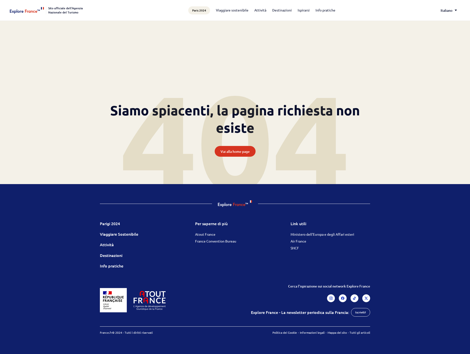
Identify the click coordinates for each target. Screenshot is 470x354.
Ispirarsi (304, 10)
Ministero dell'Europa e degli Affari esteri (322, 234)
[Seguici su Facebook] (343, 298)
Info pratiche (325, 10)
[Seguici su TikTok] (354, 298)
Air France (298, 241)
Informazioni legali (312, 332)
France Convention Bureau (215, 241)
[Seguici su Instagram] (331, 298)
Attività (260, 10)
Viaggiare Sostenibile (119, 234)
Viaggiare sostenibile (232, 10)
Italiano (446, 10)
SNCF (295, 248)
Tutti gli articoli (360, 332)
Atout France (205, 234)
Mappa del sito (337, 332)
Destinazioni (282, 10)
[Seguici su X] (366, 298)
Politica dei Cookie (284, 332)
